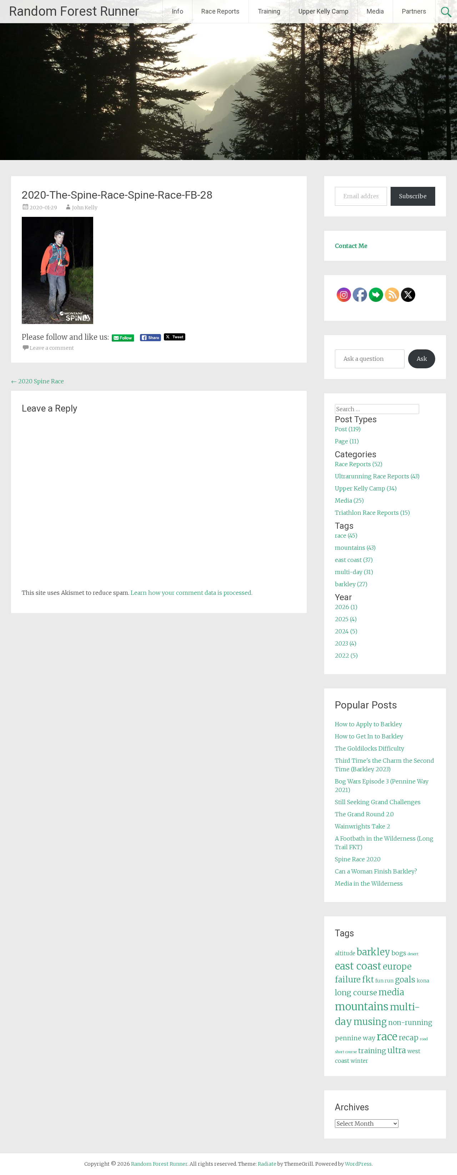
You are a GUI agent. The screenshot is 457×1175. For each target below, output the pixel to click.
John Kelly (84, 207)
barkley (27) (351, 584)
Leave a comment (52, 348)
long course (356, 992)
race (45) (346, 535)
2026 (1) (346, 607)
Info (177, 11)
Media (375, 11)
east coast (358, 966)
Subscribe (413, 196)
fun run (384, 980)
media (391, 992)
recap (408, 1037)
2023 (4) (345, 643)
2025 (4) (346, 619)
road (424, 1039)
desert (413, 954)
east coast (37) (354, 559)
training (372, 1050)
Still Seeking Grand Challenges (378, 802)
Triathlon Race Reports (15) (372, 512)
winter (359, 1060)
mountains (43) (355, 547)
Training (269, 11)
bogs (399, 953)
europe (397, 966)
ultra (396, 1050)
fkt (368, 980)
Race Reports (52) (358, 464)
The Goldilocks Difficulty (369, 748)
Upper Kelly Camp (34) (366, 488)
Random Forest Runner (74, 11)
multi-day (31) (354, 572)
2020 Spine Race (37, 381)
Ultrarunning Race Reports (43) (377, 476)
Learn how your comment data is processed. (191, 592)
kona (423, 980)
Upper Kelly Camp (323, 11)
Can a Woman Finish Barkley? (376, 871)
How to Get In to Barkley (369, 736)
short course (346, 1052)
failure (348, 980)
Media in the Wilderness (369, 883)
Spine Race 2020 (358, 859)
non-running (410, 1022)
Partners (414, 11)
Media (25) (349, 500)
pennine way (355, 1038)
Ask (422, 358)
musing (370, 1021)
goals (405, 980)
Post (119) (348, 429)
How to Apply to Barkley (368, 724)
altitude (345, 953)
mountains (361, 1006)
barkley (373, 952)
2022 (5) (346, 655)
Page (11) (347, 441)
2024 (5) (346, 631)
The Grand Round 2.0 (364, 814)
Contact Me (351, 245)
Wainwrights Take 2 (362, 826)
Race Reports (220, 11)
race (387, 1036)
